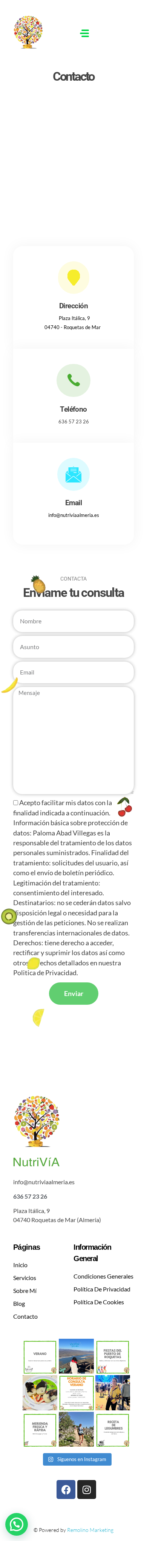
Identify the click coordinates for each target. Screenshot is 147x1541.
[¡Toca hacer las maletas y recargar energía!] (76, 1356)
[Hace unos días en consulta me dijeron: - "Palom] (76, 1429)
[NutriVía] (37, 32)
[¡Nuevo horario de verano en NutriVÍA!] (76, 1392)
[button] (16, 1524)
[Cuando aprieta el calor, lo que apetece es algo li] (40, 1429)
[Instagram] (86, 1489)
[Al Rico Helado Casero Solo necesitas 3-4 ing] (40, 1392)
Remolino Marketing (90, 1530)
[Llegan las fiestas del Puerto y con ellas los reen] (112, 1356)
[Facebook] (66, 1489)
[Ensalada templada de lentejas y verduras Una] (112, 1429)
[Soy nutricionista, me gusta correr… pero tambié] (112, 1392)
